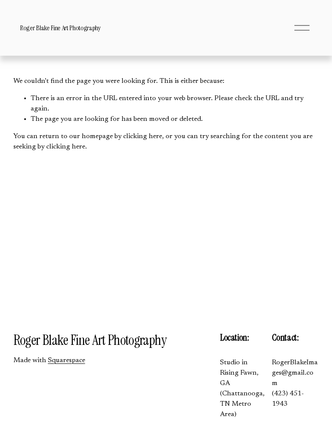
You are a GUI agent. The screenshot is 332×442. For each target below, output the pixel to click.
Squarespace (66, 360)
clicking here (142, 136)
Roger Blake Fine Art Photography (60, 27)
